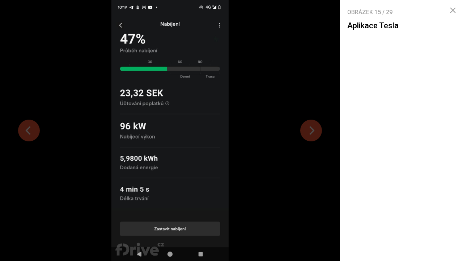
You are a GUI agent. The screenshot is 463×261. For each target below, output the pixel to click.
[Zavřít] (453, 10)
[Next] (311, 130)
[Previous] (29, 130)
